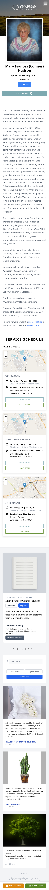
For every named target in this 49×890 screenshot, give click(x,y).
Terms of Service (30, 880)
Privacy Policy (18, 880)
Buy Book (23, 605)
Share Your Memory (14, 638)
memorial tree (35, 321)
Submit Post (24, 677)
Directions (24, 399)
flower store (33, 325)
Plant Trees (24, 405)
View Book (11, 605)
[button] (24, 358)
